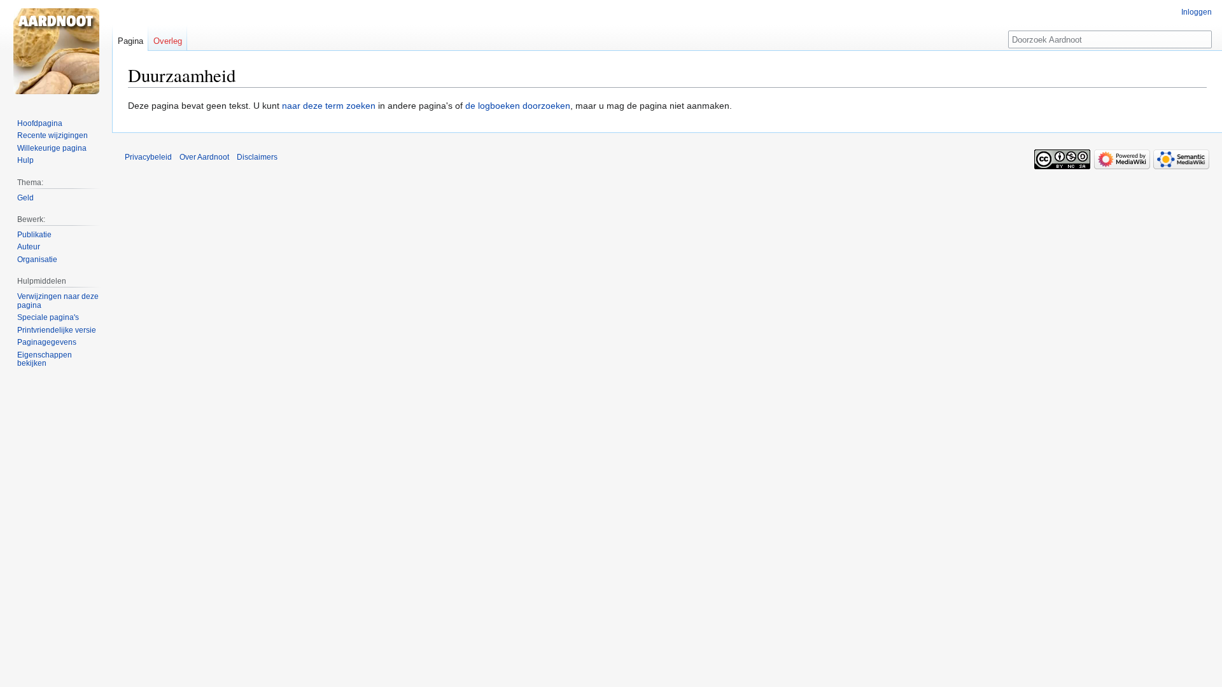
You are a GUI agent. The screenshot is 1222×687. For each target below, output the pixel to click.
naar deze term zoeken (329, 106)
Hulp (25, 160)
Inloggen (1196, 12)
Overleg (167, 41)
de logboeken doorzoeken (517, 106)
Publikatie (34, 234)
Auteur (28, 246)
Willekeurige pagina (52, 148)
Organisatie (37, 259)
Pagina (130, 41)
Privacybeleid (148, 157)
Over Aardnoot (204, 157)
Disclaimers (257, 157)
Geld (25, 197)
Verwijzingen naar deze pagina (58, 301)
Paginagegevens (46, 342)
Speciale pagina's (48, 317)
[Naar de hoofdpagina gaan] (56, 51)
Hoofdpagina (39, 123)
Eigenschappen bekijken (44, 359)
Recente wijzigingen (52, 135)
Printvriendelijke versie (56, 330)
